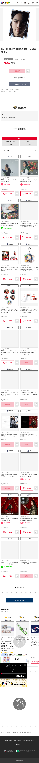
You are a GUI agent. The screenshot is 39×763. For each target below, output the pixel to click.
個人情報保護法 (27, 741)
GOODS (10, 144)
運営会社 (18, 744)
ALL (19, 138)
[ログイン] (18, 2)
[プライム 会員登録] (25, 3)
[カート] (32, 3)
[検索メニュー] (36, 2)
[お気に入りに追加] (28, 71)
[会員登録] (21, 3)
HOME (2, 732)
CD (28, 141)
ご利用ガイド (8, 741)
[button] (19, 84)
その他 (28, 144)
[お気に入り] (29, 3)
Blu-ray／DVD (10, 141)
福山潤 (8, 732)
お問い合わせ (17, 741)
